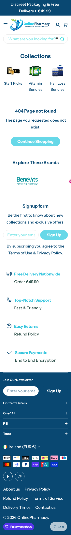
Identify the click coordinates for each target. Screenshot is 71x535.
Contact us (45, 507)
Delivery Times (17, 507)
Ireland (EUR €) (22, 446)
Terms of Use (20, 253)
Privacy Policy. (50, 253)
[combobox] (35, 39)
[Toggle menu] (5, 24)
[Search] (62, 39)
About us (11, 489)
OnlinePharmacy (32, 517)
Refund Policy (26, 334)
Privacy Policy (37, 489)
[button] (57, 39)
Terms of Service (48, 498)
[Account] (57, 24)
